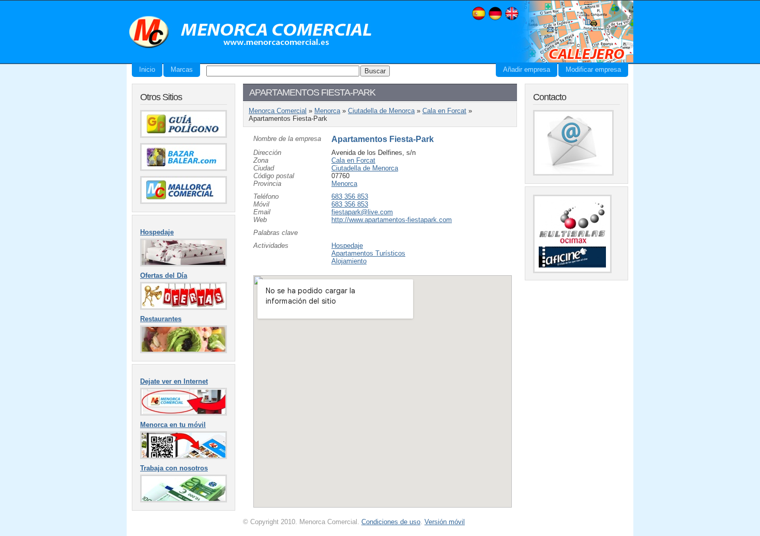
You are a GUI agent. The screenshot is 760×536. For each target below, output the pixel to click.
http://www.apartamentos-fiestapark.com (391, 220)
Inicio (147, 69)
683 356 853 (349, 196)
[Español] (479, 19)
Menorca (327, 111)
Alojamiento (349, 261)
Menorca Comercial (251, 32)
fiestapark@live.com (362, 212)
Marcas (182, 69)
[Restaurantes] (183, 351)
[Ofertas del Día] (183, 307)
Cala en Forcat (444, 111)
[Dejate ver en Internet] (183, 413)
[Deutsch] (495, 19)
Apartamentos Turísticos (368, 253)
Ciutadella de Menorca (381, 111)
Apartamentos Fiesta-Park (382, 139)
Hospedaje (347, 245)
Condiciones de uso (390, 522)
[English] (512, 19)
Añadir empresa (526, 69)
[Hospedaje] (183, 264)
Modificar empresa (593, 69)
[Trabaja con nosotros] (183, 500)
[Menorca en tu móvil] (183, 457)
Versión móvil (444, 522)
